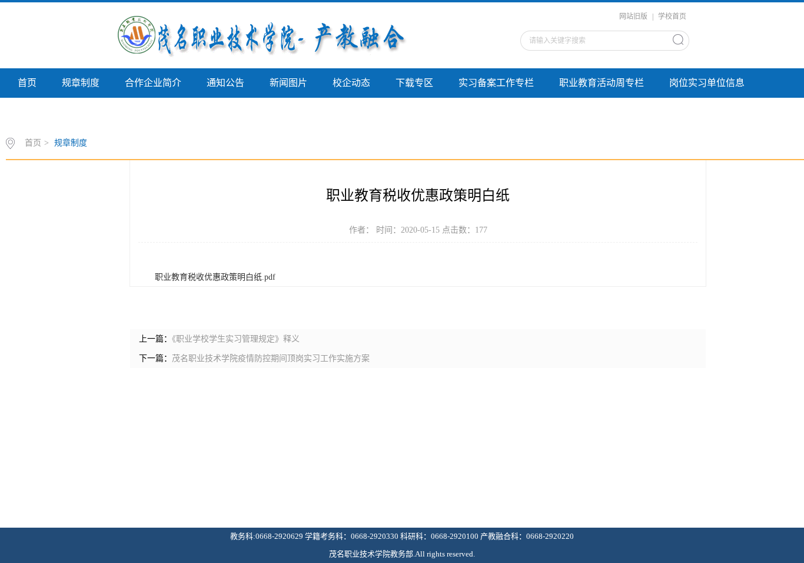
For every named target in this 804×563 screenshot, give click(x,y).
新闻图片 (288, 83)
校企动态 (351, 83)
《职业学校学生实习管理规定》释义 (236, 339)
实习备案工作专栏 (496, 83)
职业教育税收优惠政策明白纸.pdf (215, 277)
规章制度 (80, 83)
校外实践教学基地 (55, 112)
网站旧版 (633, 16)
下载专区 (414, 83)
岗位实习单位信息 (707, 83)
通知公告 (225, 83)
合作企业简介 (153, 83)
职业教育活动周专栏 (601, 83)
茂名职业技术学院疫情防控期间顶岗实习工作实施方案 (271, 358)
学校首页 (672, 16)
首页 (27, 83)
